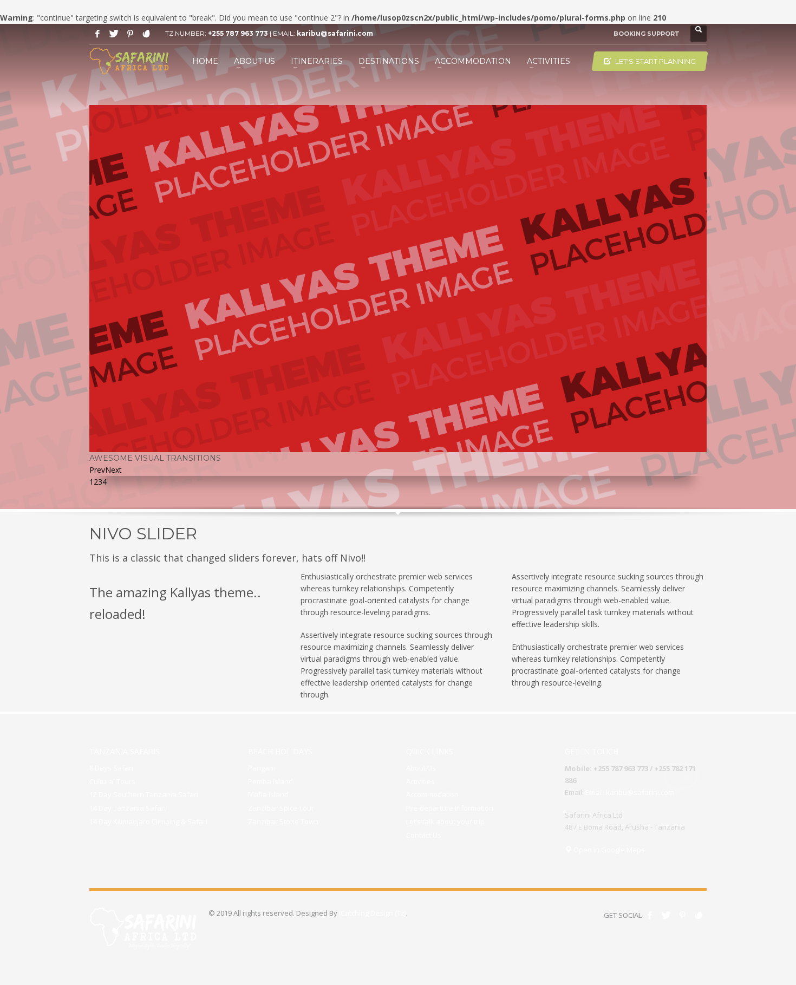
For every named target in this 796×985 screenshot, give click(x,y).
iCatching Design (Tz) (372, 913)
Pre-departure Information (449, 808)
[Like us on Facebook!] (650, 915)
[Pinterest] (130, 33)
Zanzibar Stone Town (283, 821)
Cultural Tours (112, 781)
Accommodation (432, 794)
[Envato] (146, 33)
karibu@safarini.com (335, 33)
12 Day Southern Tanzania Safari (143, 794)
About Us (421, 768)
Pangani (261, 768)
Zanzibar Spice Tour (281, 808)
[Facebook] (97, 33)
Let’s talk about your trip (445, 821)
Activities (420, 781)
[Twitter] (114, 33)
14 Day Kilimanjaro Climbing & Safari (148, 821)
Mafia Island (268, 794)
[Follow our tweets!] (666, 915)
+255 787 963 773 (238, 33)
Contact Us (423, 835)
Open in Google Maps (608, 849)
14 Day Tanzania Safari (127, 808)
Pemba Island (270, 781)
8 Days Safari (111, 768)
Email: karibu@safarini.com (629, 792)
